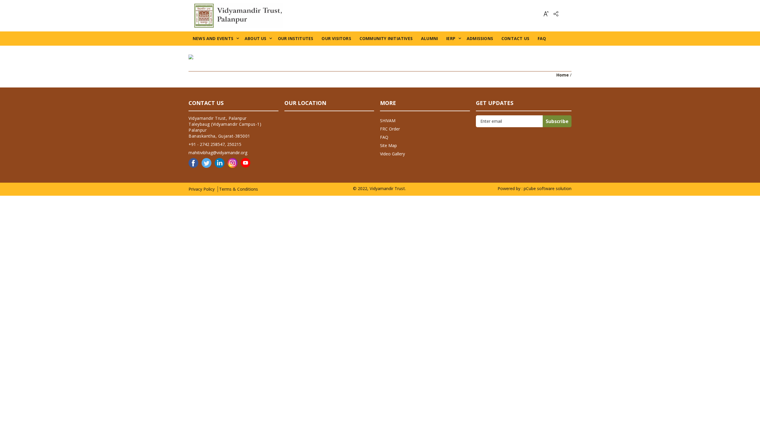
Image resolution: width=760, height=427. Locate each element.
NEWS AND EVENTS (213, 38)
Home (562, 75)
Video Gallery (392, 154)
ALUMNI (429, 38)
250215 (234, 144)
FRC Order (390, 129)
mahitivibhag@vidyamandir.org (218, 152)
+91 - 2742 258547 (207, 144)
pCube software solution (547, 188)
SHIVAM (387, 120)
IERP (450, 38)
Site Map (388, 145)
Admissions (480, 38)
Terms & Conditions (238, 189)
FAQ (542, 38)
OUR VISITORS (336, 38)
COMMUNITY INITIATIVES (386, 38)
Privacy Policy (202, 189)
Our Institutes (296, 38)
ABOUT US (256, 38)
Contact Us (515, 38)
